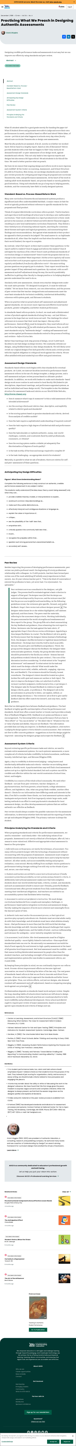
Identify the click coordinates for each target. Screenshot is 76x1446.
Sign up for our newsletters (38, 1412)
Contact (19, 1376)
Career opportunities (23, 1372)
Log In (70, 7)
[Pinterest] (46, 1432)
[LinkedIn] (39, 1432)
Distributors (20, 1402)
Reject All (67, 1442)
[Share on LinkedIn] (68, 37)
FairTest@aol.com (34, 1112)
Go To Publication (38, 1330)
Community (20, 1389)
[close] (74, 2)
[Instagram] (35, 1432)
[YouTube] (42, 1432)
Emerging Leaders (22, 1387)
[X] (32, 1432)
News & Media (21, 1374)
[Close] (73, 1436)
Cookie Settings (7, 1441)
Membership (20, 1384)
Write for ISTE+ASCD (23, 1392)
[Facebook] (28, 1432)
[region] (38, 1439)
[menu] (2, 7)
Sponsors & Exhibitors (23, 1404)
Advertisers (20, 1399)
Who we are (20, 1369)
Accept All (53, 1442)
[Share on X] (73, 37)
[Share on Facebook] (64, 37)
